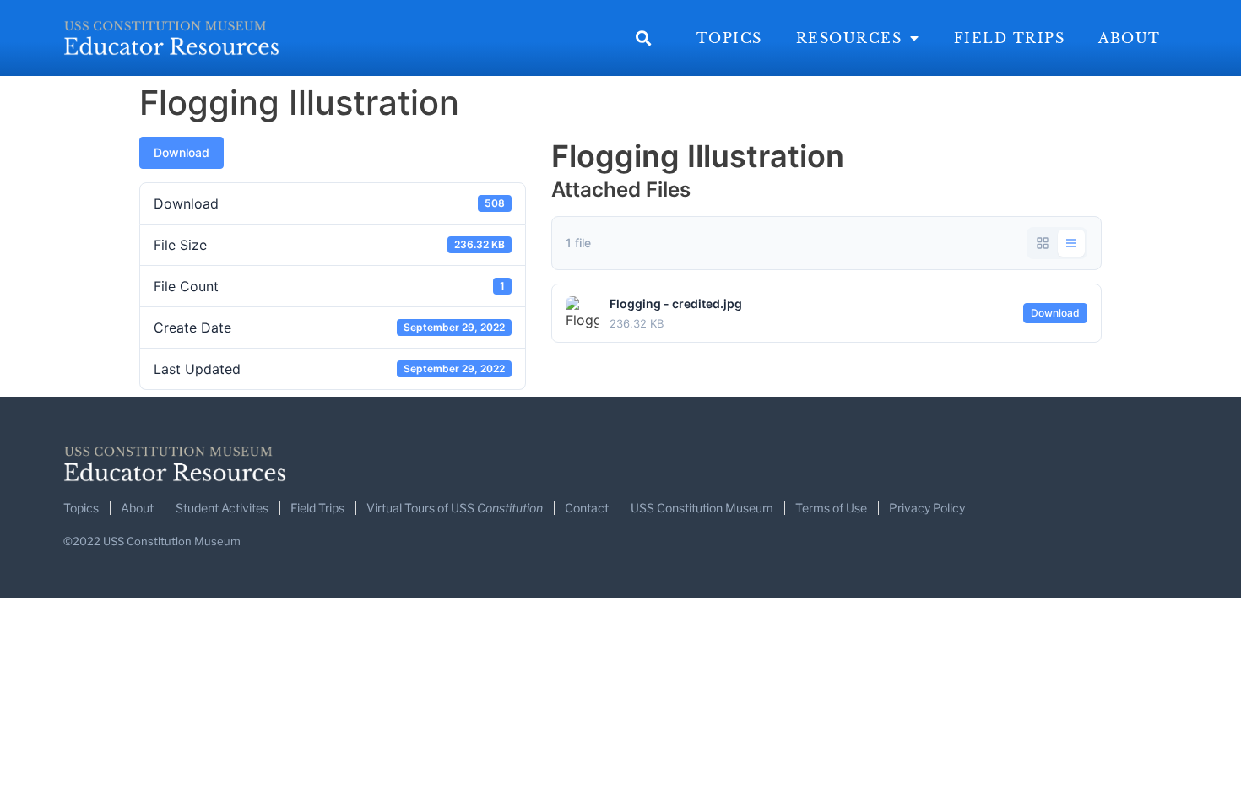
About (1129, 38)
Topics (729, 38)
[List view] (1071, 243)
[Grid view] (1042, 243)
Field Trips (1009, 38)
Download (181, 152)
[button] (644, 38)
